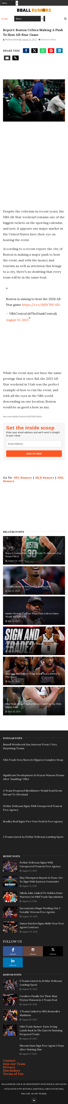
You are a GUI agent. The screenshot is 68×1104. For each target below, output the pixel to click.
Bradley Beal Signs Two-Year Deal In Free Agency (33, 821)
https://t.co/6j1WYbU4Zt (41, 305)
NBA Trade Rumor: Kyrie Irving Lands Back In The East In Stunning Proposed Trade (41, 1030)
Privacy (9, 1067)
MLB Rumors (44, 477)
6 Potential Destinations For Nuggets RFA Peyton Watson (31, 645)
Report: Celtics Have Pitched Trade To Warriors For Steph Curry (33, 555)
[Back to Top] (34, 1100)
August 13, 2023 (17, 320)
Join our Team (14, 1064)
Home (4, 19)
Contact (9, 1060)
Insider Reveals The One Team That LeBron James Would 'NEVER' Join (32, 615)
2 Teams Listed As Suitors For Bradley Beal (28, 586)
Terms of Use (13, 1074)
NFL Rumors (23, 477)
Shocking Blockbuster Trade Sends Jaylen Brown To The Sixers (32, 675)
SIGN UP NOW (34, 453)
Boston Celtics (49, 39)
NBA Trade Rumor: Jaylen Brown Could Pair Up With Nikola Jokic (33, 706)
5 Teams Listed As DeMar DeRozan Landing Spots (33, 836)
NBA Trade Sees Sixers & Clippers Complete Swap (33, 759)
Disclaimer (11, 1070)
